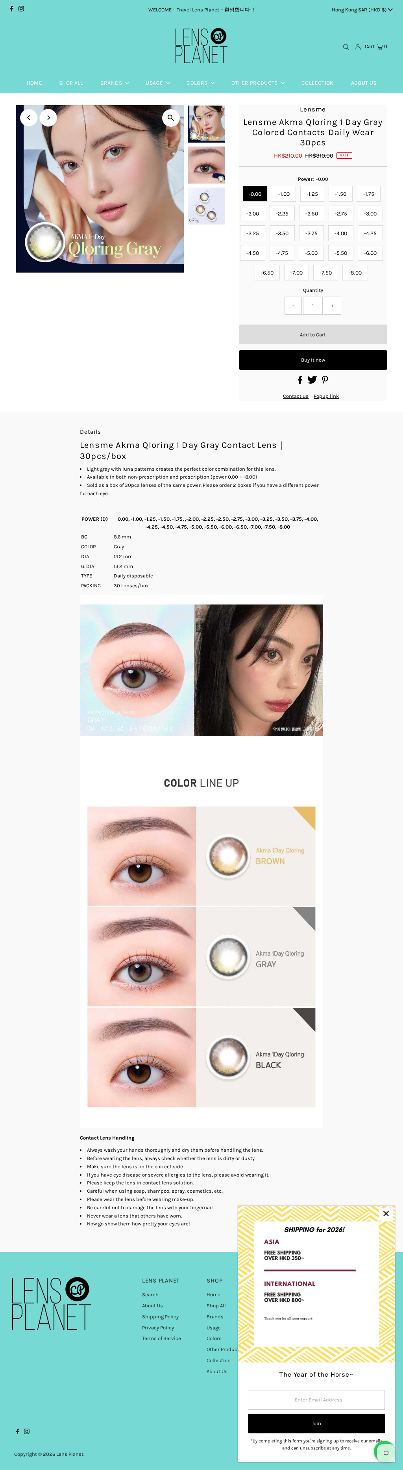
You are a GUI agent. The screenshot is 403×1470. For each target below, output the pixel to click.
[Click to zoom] (171, 118)
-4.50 (252, 253)
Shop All (216, 1306)
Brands (215, 1317)
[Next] (48, 117)
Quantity (313, 290)
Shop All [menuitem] (71, 83)
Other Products (224, 1349)
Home (213, 1294)
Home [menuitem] (34, 83)
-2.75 (341, 213)
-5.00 (311, 253)
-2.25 (282, 213)
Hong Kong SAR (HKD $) (360, 10)
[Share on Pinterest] (325, 382)
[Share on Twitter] (312, 382)
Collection (219, 1360)
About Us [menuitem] (364, 83)
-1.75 (368, 194)
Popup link (326, 396)
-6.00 (370, 253)
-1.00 (284, 194)
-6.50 (267, 272)
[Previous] (29, 117)
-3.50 (282, 233)
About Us (152, 1306)
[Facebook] (11, 9)
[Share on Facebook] (300, 382)
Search (150, 1294)
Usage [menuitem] (155, 83)
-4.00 (341, 233)
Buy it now (313, 360)
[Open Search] (346, 46)
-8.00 (355, 272)
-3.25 (252, 233)
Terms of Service (161, 1338)
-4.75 (282, 253)
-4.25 (370, 233)
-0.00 (255, 194)
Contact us (296, 396)
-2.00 (252, 213)
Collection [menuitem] (317, 83)
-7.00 (296, 272)
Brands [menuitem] (111, 83)
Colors (214, 1338)
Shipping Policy (160, 1317)
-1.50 (340, 194)
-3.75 (311, 233)
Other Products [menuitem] (255, 83)
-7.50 (326, 272)
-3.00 (370, 213)
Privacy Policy (158, 1328)
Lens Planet (69, 1454)
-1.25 (312, 194)
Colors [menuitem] (198, 83)
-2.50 (311, 213)
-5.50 (341, 253)
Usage (214, 1328)
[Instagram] (21, 9)
